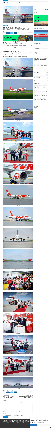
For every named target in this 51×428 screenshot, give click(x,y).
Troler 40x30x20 (27, 421)
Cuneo (9, 390)
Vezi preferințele (46, 424)
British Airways (39, 91)
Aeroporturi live (12, 421)
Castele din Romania (36, 111)
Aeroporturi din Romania (28, 420)
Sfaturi (39, 2)
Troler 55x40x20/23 (21, 421)
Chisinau (46, 91)
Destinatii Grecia (16, 420)
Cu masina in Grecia (10, 420)
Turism (21, 2)
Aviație (14, 2)
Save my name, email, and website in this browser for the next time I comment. (13, 415)
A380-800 (44, 87)
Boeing (35, 91)
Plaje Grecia (35, 107)
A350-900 (41, 87)
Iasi (14, 390)
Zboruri (17, 2)
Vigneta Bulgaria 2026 (6, 422)
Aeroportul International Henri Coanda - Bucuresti (40, 88)
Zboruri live (16, 421)
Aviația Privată (18, 0)
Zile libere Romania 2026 (6, 421)
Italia (42, 95)
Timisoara (45, 99)
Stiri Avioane (35, 75)
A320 (35, 87)
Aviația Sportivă (22, 0)
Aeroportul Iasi (6, 390)
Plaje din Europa (18, 422)
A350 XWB (38, 87)
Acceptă (33, 424)
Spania (35, 99)
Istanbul (40, 95)
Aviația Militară (14, 0)
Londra (46, 95)
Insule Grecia (35, 108)
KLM (44, 95)
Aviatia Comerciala (10, 0)
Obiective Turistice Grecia (37, 106)
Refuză (40, 424)
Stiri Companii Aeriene (37, 77)
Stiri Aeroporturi (36, 80)
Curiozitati (34, 2)
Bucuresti (43, 91)
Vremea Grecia (5, 420)
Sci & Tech (25, 2)
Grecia (35, 95)
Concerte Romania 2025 (24, 422)
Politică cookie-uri (38, 426)
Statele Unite (38, 99)
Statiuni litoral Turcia (21, 420)
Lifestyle (30, 2)
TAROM (42, 99)
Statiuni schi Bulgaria (12, 422)
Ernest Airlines (12, 390)
